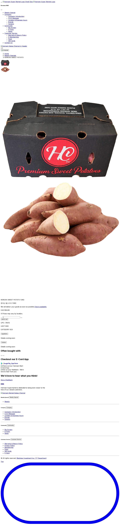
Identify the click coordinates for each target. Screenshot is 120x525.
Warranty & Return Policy (17, 35)
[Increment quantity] (21, 317)
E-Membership (13, 37)
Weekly (7, 402)
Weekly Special (9, 13)
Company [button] (7, 14)
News (10, 31)
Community (11, 425)
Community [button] (8, 26)
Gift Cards (11, 41)
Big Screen (12, 28)
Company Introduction (16, 16)
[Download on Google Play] (6, 364)
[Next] (3, 355)
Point (10, 39)
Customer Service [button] (10, 33)
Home (6, 54)
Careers (11, 24)
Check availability (40, 307)
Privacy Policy (9, 446)
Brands (10, 22)
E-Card (6, 453)
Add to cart (5, 319)
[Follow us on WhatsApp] (13, 393)
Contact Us (8, 43)
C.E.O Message (13, 18)
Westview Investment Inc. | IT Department (31, 458)
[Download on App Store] (14, 364)
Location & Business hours (17, 20)
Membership (8, 447)
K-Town (11, 29)
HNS (2, 384)
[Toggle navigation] (1, 2)
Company (9, 407)
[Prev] (1, 355)
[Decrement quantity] (1, 317)
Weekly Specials (10, 55)
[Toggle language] (5, 50)
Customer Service (16, 439)
